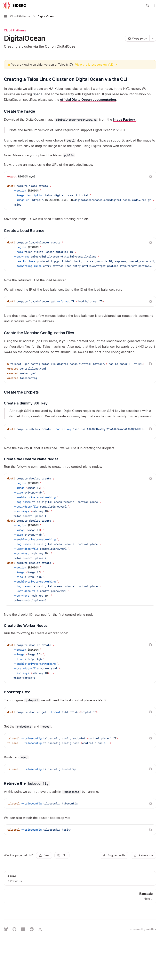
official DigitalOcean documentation (88, 100)
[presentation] (80, 190)
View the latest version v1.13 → (96, 64)
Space (38, 94)
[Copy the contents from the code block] (150, 176)
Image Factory (124, 119)
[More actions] (155, 5)
